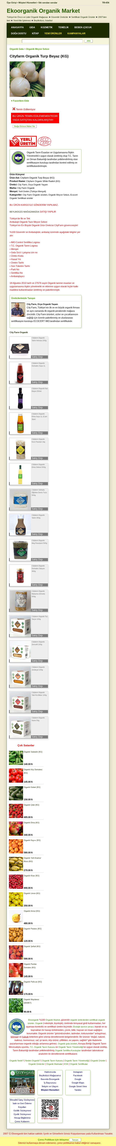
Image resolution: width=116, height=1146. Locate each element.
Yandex (77, 1090)
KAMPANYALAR (76, 33)
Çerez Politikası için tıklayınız (53, 1140)
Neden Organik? (32, 1060)
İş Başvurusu (50, 1082)
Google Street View (78, 1086)
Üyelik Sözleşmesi (22, 1114)
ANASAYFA (17, 27)
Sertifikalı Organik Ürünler (83, 17)
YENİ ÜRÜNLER (53, 33)
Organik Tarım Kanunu (52, 1060)
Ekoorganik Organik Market (43, 11)
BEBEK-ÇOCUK (83, 27)
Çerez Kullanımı (22, 1121)
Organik (39, 1023)
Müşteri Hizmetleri (50, 1090)
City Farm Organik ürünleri (35, 195)
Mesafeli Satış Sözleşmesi (22, 1100)
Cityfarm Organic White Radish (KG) (43, 181)
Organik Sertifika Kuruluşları (68, 1050)
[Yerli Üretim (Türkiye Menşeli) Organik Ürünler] (23, 147)
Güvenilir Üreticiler (59, 17)
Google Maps (78, 1082)
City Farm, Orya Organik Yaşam (33, 184)
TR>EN (105, 2)
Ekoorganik (33, 1020)
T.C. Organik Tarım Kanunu (42, 1047)
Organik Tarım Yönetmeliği (70, 1047)
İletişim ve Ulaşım (50, 1086)
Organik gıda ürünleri (67, 1043)
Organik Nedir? (16, 1060)
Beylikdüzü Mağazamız (50, 1075)
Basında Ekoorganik (50, 1079)
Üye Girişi (12, 2)
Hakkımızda (50, 1072)
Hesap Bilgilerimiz (22, 1118)
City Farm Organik (26, 188)
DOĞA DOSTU (18, 33)
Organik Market (53, 1020)
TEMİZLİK (63, 27)
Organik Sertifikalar (79, 1064)
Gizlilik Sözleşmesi (22, 1110)
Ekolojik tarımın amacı (83, 1026)
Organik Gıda (17, 49)
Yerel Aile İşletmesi (22, 20)
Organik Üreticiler (36, 1064)
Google (78, 1079)
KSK (66, 1064)
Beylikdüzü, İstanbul (43, 20)
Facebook (77, 1075)
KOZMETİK (47, 27)
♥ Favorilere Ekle (20, 101)
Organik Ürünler (98, 1060)
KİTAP (35, 33)
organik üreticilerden (79, 1020)
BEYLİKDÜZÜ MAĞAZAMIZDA (24, 212)
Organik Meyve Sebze (37, 49)
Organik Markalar (54, 1064)
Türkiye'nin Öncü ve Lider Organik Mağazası (27, 17)
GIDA (32, 27)
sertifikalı (93, 1020)
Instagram (78, 1072)
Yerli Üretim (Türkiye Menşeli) (32, 191)
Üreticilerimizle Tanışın (23, 298)
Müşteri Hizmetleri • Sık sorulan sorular (38, 2)
